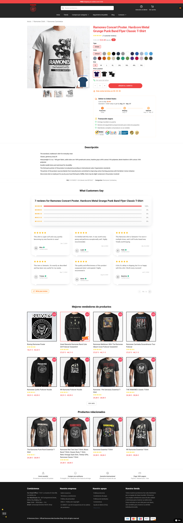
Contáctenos (97, 502)
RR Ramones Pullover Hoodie (71, 390)
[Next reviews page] (150, 292)
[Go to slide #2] (58, 93)
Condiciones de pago (100, 496)
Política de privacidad (68, 499)
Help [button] (179, 520)
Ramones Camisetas (55, 22)
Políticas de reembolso (100, 499)
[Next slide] (86, 57)
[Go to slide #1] (47, 93)
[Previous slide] (30, 57)
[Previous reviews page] (139, 292)
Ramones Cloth (39, 22)
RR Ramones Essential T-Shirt (137, 450)
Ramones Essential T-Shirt (103, 450)
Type (94, 43)
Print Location (98, 69)
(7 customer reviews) (109, 36)
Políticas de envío (99, 493)
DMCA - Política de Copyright (70, 502)
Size (94, 62)
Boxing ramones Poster (36, 344)
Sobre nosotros (66, 493)
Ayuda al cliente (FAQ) (100, 505)
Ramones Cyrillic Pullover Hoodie (39, 390)
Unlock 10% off (4, 514)
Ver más (91, 403)
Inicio (29, 22)
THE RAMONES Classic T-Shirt (137, 390)
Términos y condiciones (68, 496)
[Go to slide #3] (69, 93)
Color (95, 50)
